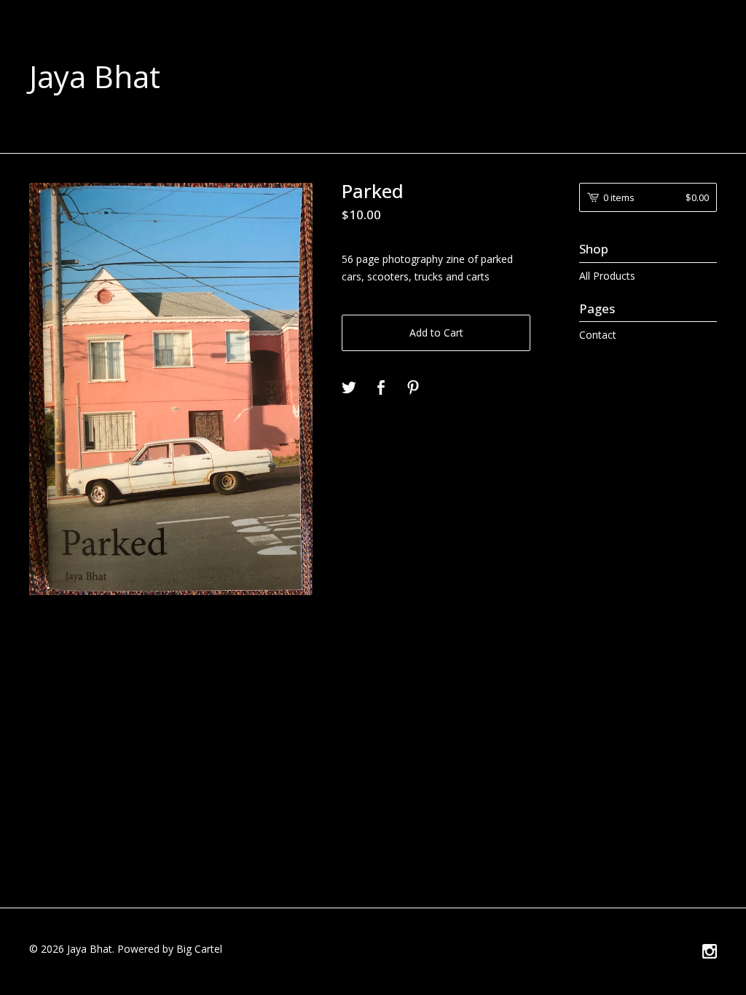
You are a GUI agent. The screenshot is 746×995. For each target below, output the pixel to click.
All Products (607, 276)
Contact (597, 335)
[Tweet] (349, 388)
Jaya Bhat (94, 76)
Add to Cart (436, 332)
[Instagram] (709, 952)
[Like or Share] (381, 388)
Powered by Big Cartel (169, 949)
